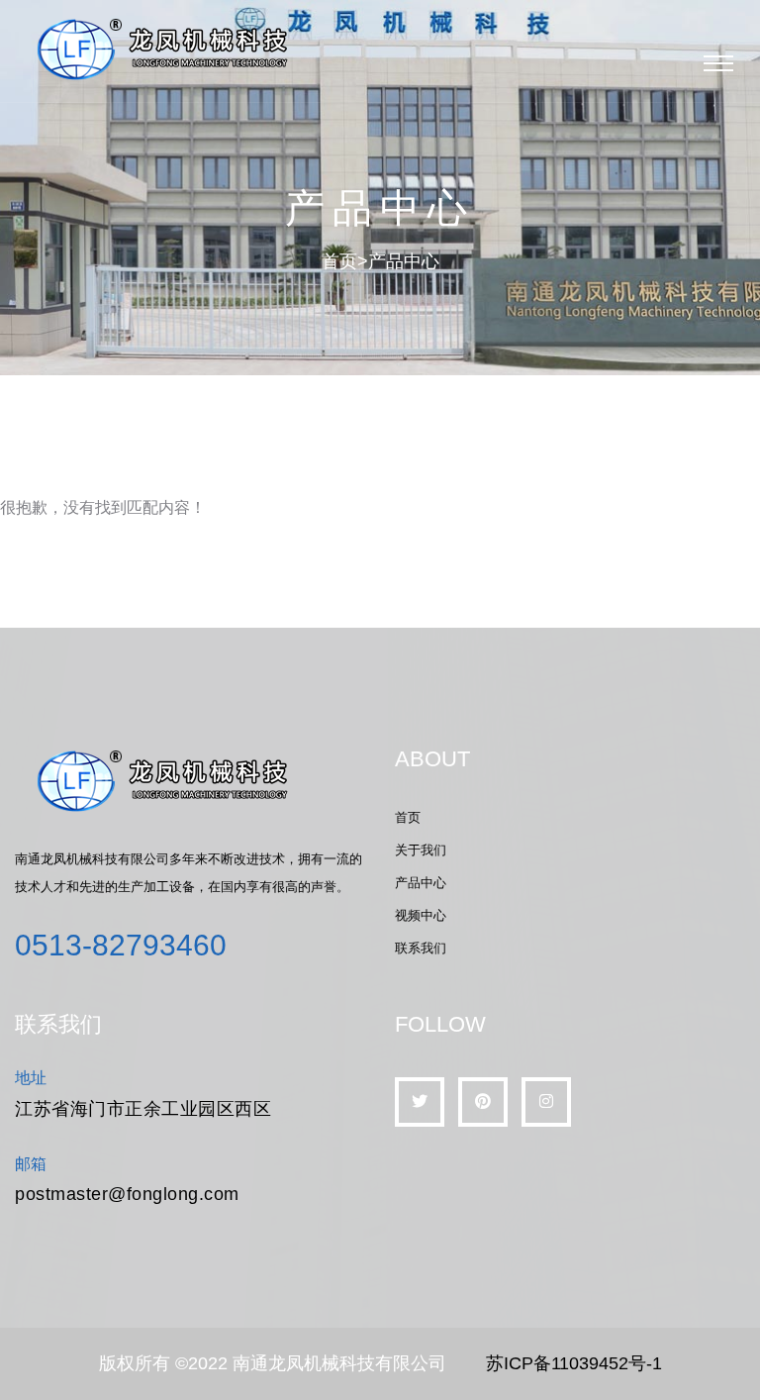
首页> (345, 261)
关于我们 (420, 850)
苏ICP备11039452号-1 (574, 1363)
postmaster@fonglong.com (127, 1194)
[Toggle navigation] (718, 63)
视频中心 (420, 915)
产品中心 (403, 261)
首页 (408, 817)
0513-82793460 (121, 945)
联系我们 (420, 948)
